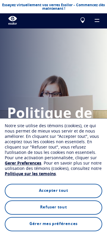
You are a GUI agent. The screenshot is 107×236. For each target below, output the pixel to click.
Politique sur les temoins (30, 174)
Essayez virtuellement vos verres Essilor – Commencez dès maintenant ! (53, 6)
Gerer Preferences (23, 163)
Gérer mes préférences (53, 224)
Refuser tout (53, 207)
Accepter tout (53, 191)
